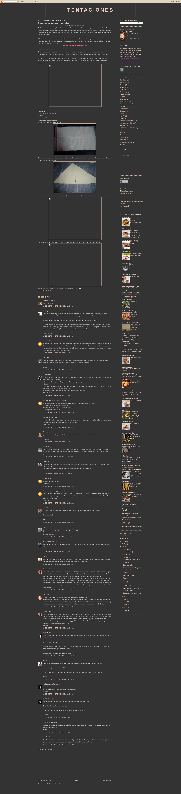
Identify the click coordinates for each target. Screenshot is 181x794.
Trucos (122, 149)
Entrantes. (123, 99)
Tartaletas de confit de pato (129, 288)
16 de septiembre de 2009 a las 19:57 (59, 456)
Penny (45, 432)
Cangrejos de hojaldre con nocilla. (53, 23)
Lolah (44, 461)
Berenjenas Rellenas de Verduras (133, 314)
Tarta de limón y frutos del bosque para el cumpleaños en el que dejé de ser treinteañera (135, 234)
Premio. (125, 572)
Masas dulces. (124, 125)
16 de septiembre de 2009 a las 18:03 (59, 336)
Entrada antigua (106, 780)
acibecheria (125, 217)
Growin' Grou (125, 506)
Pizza (121, 135)
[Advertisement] (54, 764)
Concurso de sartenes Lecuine (131, 524)
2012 (123, 538)
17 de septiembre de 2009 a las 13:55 (59, 607)
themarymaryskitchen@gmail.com (53, 400)
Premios (122, 140)
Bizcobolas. (123, 80)
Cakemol (45, 569)
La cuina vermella (128, 391)
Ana (44, 660)
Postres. (122, 137)
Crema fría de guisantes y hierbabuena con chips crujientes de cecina (135, 415)
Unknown (45, 341)
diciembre (127, 549)
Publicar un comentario (45, 749)
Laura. (45, 594)
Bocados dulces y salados (130, 240)
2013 (123, 536)
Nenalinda (46, 374)
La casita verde (127, 367)
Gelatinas (123, 111)
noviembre (127, 552)
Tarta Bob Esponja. (129, 575)
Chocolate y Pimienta (129, 274)
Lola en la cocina (127, 421)
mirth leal (45, 737)
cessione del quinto (49, 722)
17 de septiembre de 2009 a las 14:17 (59, 628)
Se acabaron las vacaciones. (132, 593)
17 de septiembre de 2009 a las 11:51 (58, 551)
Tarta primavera (134, 276)
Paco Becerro (47, 699)
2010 (123, 544)
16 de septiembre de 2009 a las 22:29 (59, 503)
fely (44, 527)
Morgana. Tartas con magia (131, 464)
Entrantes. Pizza (125, 101)
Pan (121, 130)
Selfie (131, 265)
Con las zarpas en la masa (130, 286)
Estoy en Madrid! (128, 565)
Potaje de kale (134, 301)
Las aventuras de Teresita (130, 398)
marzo (126, 610)
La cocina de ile (127, 379)
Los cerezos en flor (128, 433)
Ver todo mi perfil (132, 38)
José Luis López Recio (50, 684)
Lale (44, 556)
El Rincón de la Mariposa (130, 311)
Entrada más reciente (44, 780)
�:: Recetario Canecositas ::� (132, 526)
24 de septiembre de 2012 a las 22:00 (59, 745)
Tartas (122, 147)
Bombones (123, 87)
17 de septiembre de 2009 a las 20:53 (59, 694)
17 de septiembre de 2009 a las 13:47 (59, 590)
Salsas (122, 144)
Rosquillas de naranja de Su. (132, 559)
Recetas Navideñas (126, 142)
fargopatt (45, 633)
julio (125, 599)
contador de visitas (125, 193)
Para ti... (125, 578)
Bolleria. (122, 85)
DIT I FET (125, 290)
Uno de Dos (126, 516)
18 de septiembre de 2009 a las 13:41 (59, 717)
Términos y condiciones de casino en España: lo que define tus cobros (131, 394)
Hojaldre (49, 290)
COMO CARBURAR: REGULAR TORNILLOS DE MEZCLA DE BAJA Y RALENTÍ (131, 459)
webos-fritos (126, 522)
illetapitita (46, 478)
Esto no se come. (125, 104)
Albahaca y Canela (128, 229)
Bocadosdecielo (127, 251)
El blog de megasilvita (129, 297)
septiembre (127, 557)
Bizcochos (123, 82)
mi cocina (125, 456)
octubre (126, 554)
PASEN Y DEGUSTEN (129, 493)
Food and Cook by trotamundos (128, 340)
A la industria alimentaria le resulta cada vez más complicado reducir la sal (132, 351)
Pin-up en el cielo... (46, 34)
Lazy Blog (125, 410)
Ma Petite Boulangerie (129, 444)
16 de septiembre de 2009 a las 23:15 (59, 522)
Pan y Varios (126, 481)
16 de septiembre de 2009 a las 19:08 (59, 412)
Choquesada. (127, 585)
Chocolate (123, 92)
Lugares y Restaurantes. (127, 120)
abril (125, 607)
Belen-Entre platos (48, 541)
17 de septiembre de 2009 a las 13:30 (59, 564)
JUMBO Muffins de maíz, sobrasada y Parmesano (135, 484)
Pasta (121, 132)
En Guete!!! (125, 334)
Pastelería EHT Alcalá (129, 504)
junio (125, 602)
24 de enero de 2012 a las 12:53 (56, 732)
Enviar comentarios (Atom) (55, 784)
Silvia (44, 357)
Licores (122, 118)
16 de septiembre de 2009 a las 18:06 (59, 353)
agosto (126, 596)
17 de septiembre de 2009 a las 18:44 (59, 679)
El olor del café (127, 299)
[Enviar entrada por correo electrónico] (79, 288)
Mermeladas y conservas (127, 128)
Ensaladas (123, 96)
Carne (121, 89)
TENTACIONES (90, 10)
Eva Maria (46, 446)
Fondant (122, 106)
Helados (122, 113)
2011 (123, 541)
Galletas (122, 108)
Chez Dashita (126, 263)
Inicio (76, 780)
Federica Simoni (48, 300)
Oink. (121, 208)
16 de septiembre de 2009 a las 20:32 (59, 473)
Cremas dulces (124, 94)
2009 (123, 546)
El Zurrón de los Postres (130, 322)
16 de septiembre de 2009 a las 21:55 (59, 486)
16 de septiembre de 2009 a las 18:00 (59, 306)
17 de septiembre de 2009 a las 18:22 (59, 656)
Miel (44, 508)
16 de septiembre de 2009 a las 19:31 (59, 442)
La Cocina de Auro (128, 373)
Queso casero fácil (135, 400)
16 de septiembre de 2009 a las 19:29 (59, 427)
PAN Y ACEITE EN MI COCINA (132, 470)
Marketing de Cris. (125, 206)
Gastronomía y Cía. (128, 348)
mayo (125, 604)
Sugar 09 (126, 562)
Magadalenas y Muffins (127, 123)
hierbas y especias (128, 355)
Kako (44, 311)
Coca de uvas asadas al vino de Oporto (135, 436)
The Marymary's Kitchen (130, 513)
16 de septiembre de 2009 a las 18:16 (59, 370)
